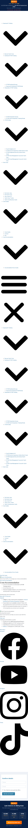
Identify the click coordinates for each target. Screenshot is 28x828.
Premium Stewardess (14, 601)
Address (5, 626)
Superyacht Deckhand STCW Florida (14, 86)
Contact (6, 233)
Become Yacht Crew (9, 54)
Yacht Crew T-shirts (9, 198)
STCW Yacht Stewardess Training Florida (15, 118)
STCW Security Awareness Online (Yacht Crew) (17, 150)
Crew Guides (7, 232)
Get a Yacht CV (8, 196)
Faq (5, 235)
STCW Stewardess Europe (12, 116)
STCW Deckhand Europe (11, 84)
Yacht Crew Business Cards (11, 199)
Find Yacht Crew (8, 194)
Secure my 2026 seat (14, 822)
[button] (14, 298)
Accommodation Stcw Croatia (11, 267)
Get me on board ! (9, 793)
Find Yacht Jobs (8, 193)
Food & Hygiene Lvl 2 (11, 149)
